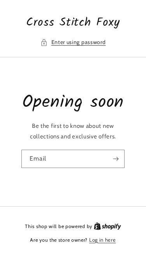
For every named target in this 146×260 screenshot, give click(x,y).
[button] (73, 42)
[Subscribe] (115, 159)
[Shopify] (107, 226)
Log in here (102, 240)
